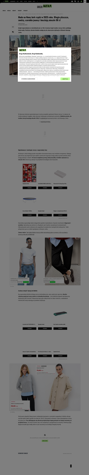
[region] (44, 64)
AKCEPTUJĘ (65, 79)
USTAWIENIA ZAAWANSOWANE (28, 78)
